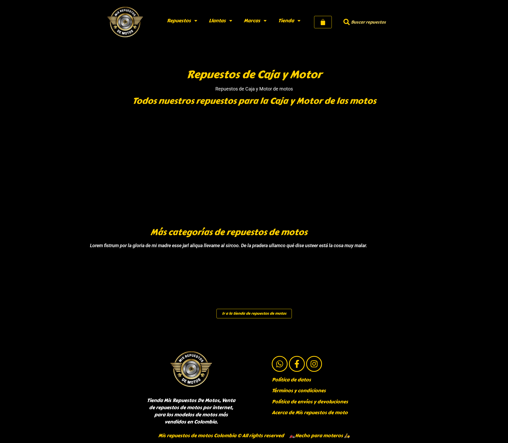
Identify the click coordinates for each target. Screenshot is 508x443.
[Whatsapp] (280, 364)
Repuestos (179, 20)
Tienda (286, 20)
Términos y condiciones (299, 390)
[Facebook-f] (297, 364)
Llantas (217, 20)
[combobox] (370, 22)
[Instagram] (314, 364)
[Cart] (323, 22)
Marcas (252, 20)
